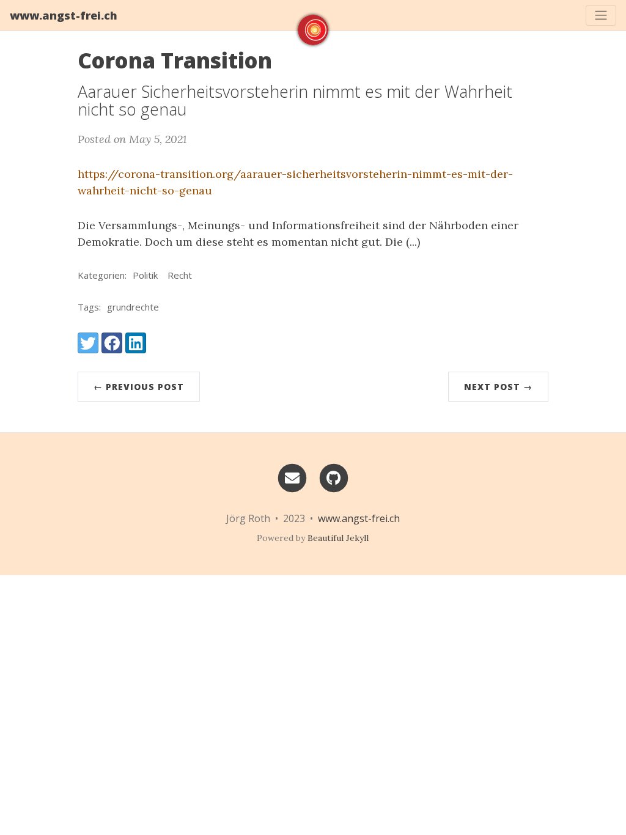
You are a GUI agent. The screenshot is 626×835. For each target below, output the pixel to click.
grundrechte (133, 307)
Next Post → (498, 386)
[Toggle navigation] (601, 15)
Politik (145, 275)
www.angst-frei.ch (63, 15)
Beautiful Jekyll (338, 537)
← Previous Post (139, 386)
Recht (180, 275)
